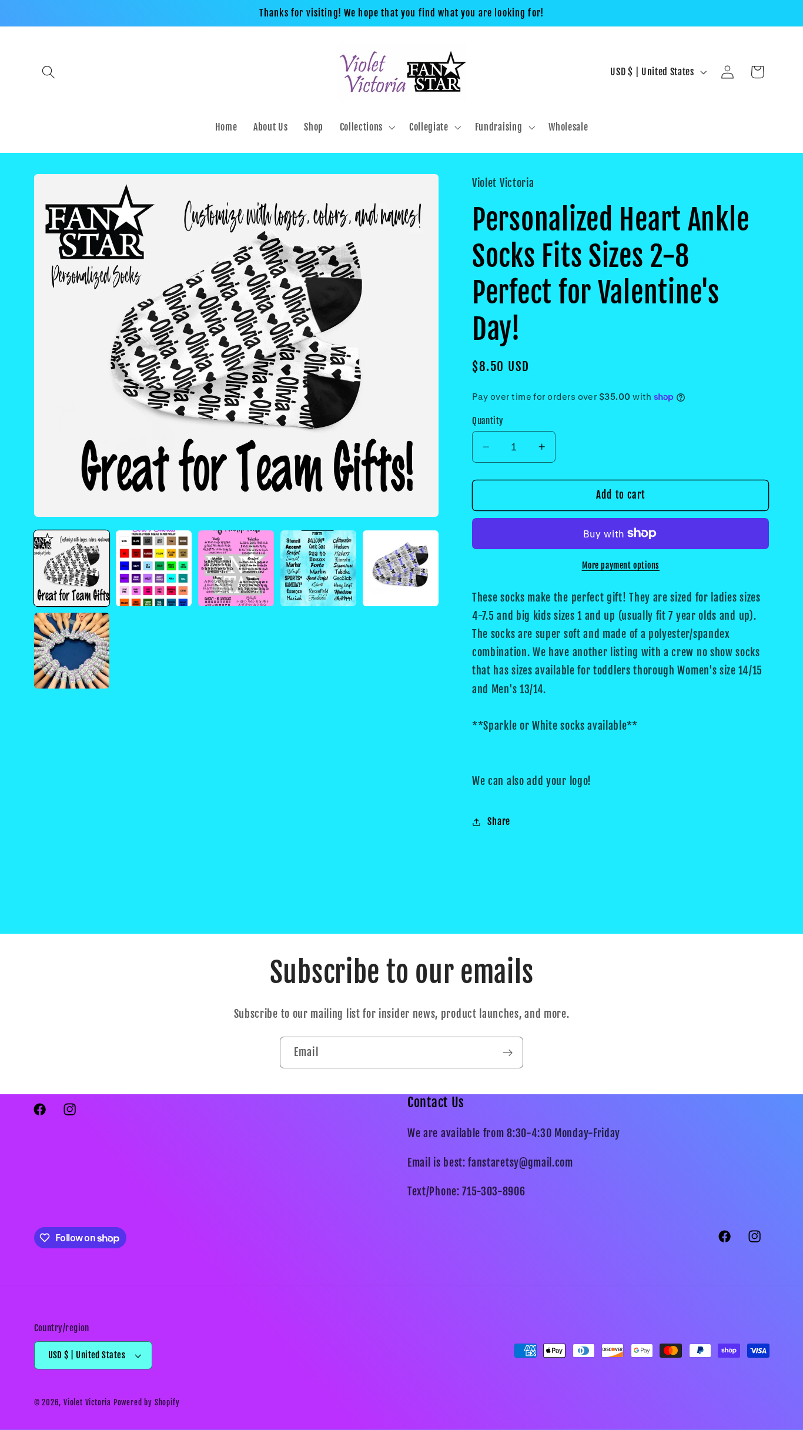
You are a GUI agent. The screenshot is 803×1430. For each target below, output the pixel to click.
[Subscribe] (508, 1052)
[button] (49, 72)
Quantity (488, 420)
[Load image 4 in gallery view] (318, 568)
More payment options (621, 565)
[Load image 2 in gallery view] (153, 568)
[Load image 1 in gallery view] (71, 568)
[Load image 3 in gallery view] (235, 568)
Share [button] (498, 821)
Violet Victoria (87, 1402)
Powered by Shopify (146, 1402)
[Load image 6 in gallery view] (71, 650)
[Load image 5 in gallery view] (400, 568)
